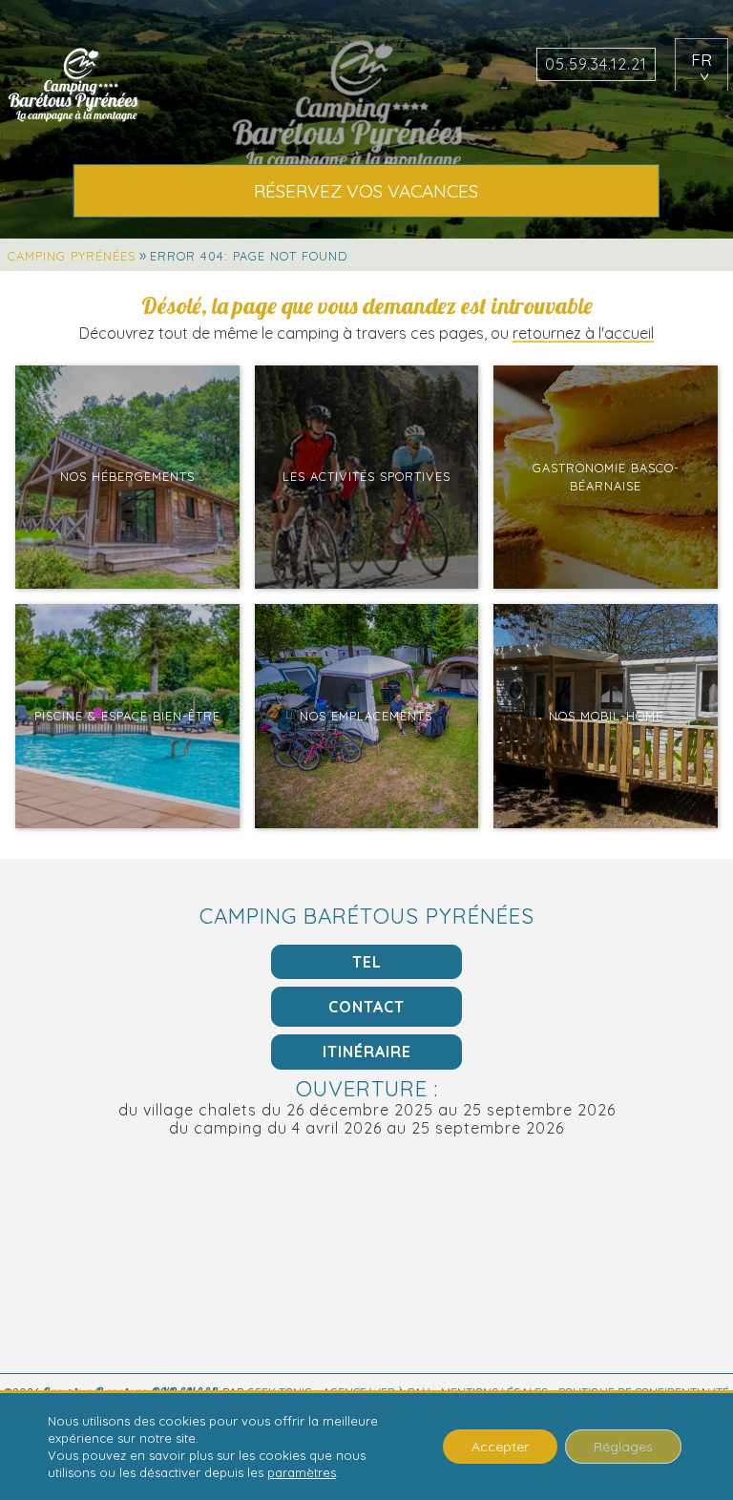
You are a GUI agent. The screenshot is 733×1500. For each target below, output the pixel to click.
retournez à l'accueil (583, 333)
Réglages (623, 1446)
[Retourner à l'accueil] (74, 86)
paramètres (301, 1472)
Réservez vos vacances (366, 190)
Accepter (500, 1446)
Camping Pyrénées (72, 255)
